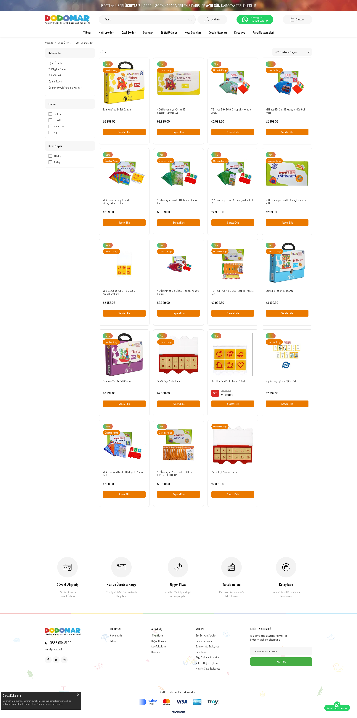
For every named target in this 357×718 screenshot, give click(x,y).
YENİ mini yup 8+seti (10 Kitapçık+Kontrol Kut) (123, 473)
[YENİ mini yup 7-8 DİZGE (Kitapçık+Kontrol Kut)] (232, 264)
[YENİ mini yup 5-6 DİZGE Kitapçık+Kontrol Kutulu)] (178, 264)
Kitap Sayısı (55, 146)
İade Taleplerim (158, 646)
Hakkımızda (116, 635)
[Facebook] (48, 659)
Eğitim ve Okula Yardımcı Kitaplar (65, 87)
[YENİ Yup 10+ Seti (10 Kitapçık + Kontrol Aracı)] (287, 82)
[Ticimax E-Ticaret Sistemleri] (178, 712)
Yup (55, 132)
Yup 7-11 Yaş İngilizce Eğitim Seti (281, 381)
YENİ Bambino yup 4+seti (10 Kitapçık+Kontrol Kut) (117, 201)
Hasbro (57, 113)
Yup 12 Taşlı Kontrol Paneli (224, 471)
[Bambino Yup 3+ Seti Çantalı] (287, 264)
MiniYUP (58, 120)
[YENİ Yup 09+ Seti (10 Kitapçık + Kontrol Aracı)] (232, 82)
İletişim (113, 641)
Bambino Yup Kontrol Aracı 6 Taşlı (228, 381)
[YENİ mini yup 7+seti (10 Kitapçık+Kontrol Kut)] (287, 173)
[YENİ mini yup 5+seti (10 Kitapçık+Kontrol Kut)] (178, 173)
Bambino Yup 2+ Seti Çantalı (117, 109)
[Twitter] (56, 659)
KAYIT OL (281, 661)
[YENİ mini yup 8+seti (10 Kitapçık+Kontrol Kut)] (124, 445)
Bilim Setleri (55, 75)
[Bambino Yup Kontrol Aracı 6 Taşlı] (232, 354)
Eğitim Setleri (55, 81)
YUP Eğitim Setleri (58, 69)
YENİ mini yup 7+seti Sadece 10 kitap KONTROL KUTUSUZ (175, 473)
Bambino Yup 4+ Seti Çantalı (117, 381)
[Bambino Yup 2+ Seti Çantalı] (124, 82)
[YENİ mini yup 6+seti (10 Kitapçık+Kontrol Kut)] (232, 173)
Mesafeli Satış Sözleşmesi (208, 668)
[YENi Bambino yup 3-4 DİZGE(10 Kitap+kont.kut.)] (124, 264)
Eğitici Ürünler (56, 63)
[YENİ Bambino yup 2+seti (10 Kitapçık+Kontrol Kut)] (178, 82)
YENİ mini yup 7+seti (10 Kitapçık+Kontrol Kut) (286, 201)
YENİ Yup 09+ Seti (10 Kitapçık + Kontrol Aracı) (231, 111)
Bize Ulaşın (201, 652)
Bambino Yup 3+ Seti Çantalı (280, 290)
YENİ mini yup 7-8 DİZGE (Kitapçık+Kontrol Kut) (232, 292)
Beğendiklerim (158, 641)
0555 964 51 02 (60, 642)
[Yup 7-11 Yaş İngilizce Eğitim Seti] (287, 354)
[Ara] (190, 19)
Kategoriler (55, 53)
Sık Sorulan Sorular (206, 635)
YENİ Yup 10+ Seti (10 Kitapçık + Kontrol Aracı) (285, 111)
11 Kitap (57, 162)
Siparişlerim (157, 635)
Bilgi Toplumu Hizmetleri (208, 657)
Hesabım (155, 652)
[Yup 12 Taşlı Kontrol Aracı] (178, 354)
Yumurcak (59, 126)
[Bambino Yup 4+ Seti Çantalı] (124, 354)
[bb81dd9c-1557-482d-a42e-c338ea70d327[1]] (63, 631)
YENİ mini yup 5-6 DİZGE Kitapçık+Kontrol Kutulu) (178, 292)
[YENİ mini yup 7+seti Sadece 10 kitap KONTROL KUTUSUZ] (178, 445)
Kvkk (34, 704)
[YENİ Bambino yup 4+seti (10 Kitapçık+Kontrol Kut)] (124, 173)
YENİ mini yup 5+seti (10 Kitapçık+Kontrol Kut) (177, 201)
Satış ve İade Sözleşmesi (208, 646)
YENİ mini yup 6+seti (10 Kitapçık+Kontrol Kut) (232, 201)
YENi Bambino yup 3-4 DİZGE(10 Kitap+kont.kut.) (119, 292)
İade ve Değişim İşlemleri (208, 663)
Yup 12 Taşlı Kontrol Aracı (169, 381)
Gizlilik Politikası (204, 641)
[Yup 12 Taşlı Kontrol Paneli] (232, 445)
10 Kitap (57, 155)
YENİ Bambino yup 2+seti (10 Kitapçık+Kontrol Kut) (171, 111)
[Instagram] (64, 659)
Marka (52, 104)
